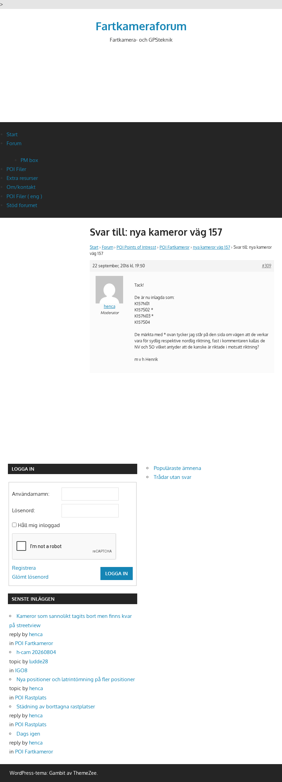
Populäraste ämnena (177, 468)
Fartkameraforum (141, 26)
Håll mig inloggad (39, 525)
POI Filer (16, 169)
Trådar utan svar (172, 477)
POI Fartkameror (174, 247)
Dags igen (28, 733)
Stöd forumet (22, 205)
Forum (14, 143)
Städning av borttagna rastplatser (56, 706)
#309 (266, 265)
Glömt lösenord (30, 577)
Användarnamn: (31, 494)
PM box (29, 160)
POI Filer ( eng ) (24, 196)
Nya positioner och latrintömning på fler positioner (76, 679)
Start (12, 134)
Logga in (116, 573)
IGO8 (21, 670)
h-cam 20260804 (36, 652)
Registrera (24, 568)
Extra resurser (22, 178)
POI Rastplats (30, 697)
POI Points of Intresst (136, 247)
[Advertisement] (141, 88)
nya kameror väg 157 (211, 247)
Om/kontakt (21, 187)
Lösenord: (23, 510)
